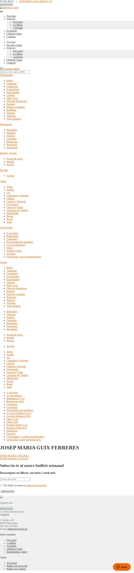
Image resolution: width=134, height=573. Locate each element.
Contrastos (12, 239)
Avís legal (12, 563)
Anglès (10, 189)
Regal (10, 219)
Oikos (10, 247)
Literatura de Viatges (17, 210)
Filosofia (11, 132)
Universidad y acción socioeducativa (25, 436)
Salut (9, 222)
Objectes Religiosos (17, 101)
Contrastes (12, 404)
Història (11, 135)
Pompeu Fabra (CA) (17, 425)
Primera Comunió (16, 107)
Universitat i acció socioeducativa (24, 256)
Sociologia (12, 147)
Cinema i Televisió (16, 201)
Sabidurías (12, 430)
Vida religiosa (14, 118)
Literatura (12, 138)
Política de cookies (16, 568)
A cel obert (12, 233)
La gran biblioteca (16, 245)
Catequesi (12, 83)
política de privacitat (36, 485)
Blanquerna (12, 236)
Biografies (12, 130)
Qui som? (18, 22)
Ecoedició (12, 30)
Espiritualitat (6, 75)
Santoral (11, 113)
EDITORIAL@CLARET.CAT (35, 1)
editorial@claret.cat (17, 529)
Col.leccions (6, 227)
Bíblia (10, 80)
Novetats (11, 16)
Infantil (10, 161)
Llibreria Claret (14, 59)
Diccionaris (12, 204)
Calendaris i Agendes (17, 195)
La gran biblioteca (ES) (19, 416)
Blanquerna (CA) (16, 398)
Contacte (11, 36)
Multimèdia (12, 213)
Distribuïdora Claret (17, 551)
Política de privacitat (17, 566)
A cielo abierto (14, 395)
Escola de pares (15, 158)
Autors (3, 262)
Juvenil (10, 164)
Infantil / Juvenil (8, 153)
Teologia (11, 116)
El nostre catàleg (11, 68)
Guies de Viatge (15, 207)
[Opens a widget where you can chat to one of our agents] (122, 567)
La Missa (18, 25)
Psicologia (12, 144)
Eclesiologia (13, 89)
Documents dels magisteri (20, 242)
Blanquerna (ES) (15, 401)
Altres (3, 181)
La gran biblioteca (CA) (19, 413)
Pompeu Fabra (14, 250)
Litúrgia (11, 95)
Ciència (10, 198)
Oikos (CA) (13, 419)
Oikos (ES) (12, 422)
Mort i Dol (12, 98)
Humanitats (6, 124)
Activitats (18, 27)
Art (8, 192)
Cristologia (12, 86)
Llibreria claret (14, 33)
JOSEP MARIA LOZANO (14, 458)
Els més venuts (14, 45)
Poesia (10, 216)
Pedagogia (12, 141)
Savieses (11, 253)
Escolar (4, 170)
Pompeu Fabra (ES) (17, 427)
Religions (11, 110)
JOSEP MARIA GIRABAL (14, 455)
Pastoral (11, 104)
